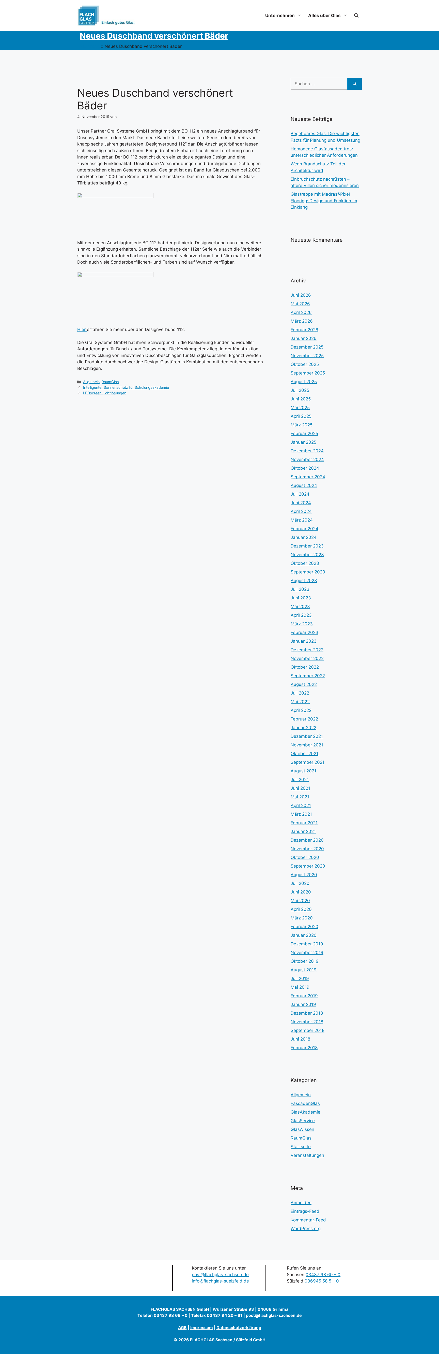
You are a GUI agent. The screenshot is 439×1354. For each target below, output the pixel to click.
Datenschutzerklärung (238, 1327)
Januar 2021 (303, 831)
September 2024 (308, 476)
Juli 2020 (300, 883)
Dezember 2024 (307, 450)
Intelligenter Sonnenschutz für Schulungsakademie (126, 387)
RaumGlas (110, 382)
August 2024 (304, 485)
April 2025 (301, 416)
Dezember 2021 (307, 736)
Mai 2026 (300, 303)
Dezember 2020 (307, 840)
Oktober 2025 (305, 364)
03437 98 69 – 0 (323, 1274)
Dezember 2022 (307, 649)
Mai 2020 (300, 900)
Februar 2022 (304, 719)
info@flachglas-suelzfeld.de (220, 1281)
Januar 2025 (303, 442)
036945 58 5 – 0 (322, 1281)
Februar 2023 (304, 632)
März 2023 (302, 623)
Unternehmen (280, 15)
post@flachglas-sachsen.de (220, 1274)
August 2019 (304, 969)
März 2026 (302, 321)
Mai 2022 (300, 701)
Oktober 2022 (305, 667)
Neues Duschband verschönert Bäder (154, 36)
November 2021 (307, 744)
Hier (82, 329)
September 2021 (307, 762)
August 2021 (303, 770)
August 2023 (304, 580)
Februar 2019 (304, 995)
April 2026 (301, 312)
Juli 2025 (300, 390)
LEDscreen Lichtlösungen (104, 393)
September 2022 (308, 675)
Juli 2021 (300, 779)
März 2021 (301, 814)
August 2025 (304, 381)
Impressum (201, 1327)
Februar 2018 (304, 1047)
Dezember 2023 (307, 546)
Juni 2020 (301, 892)
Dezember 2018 (307, 1013)
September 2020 (308, 866)
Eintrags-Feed (305, 1211)
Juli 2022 (300, 693)
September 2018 (307, 1030)
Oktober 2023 (305, 563)
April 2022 (301, 710)
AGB (182, 1327)
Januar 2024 (304, 537)
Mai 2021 (300, 796)
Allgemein (91, 382)
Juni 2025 (301, 398)
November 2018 (307, 1021)
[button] (356, 15)
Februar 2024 (304, 528)
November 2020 (307, 848)
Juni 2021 (300, 788)
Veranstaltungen (307, 1155)
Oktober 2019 (305, 961)
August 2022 (304, 684)
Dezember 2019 (307, 943)
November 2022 (307, 658)
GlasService (303, 1120)
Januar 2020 (304, 935)
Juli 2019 (300, 978)
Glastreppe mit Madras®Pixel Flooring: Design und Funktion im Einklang (324, 201)
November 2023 (307, 554)
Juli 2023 (300, 589)
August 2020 (304, 874)
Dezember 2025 (307, 347)
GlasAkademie (305, 1112)
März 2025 (301, 424)
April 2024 (301, 511)
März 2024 (302, 520)
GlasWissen (302, 1129)
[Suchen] (354, 84)
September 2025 (308, 373)
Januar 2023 (304, 641)
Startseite (90, 46)
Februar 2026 (304, 329)
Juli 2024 (300, 494)
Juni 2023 (301, 597)
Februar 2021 (304, 822)
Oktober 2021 (304, 753)
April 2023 (301, 615)
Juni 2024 (301, 502)
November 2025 (307, 355)
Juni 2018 (300, 1039)
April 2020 (301, 909)
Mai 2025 (300, 407)
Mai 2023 (300, 606)
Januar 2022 (303, 727)
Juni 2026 (301, 295)
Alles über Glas (324, 15)
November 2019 (307, 952)
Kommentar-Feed (308, 1219)
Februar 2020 (304, 926)
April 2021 (301, 805)
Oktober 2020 (305, 857)
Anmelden (301, 1202)
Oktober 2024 (305, 468)
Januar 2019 (303, 1004)
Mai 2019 (300, 987)
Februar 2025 (304, 433)
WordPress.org (306, 1228)
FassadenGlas (305, 1103)
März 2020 (302, 917)
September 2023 (308, 571)
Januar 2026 (304, 338)
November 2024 (307, 459)
